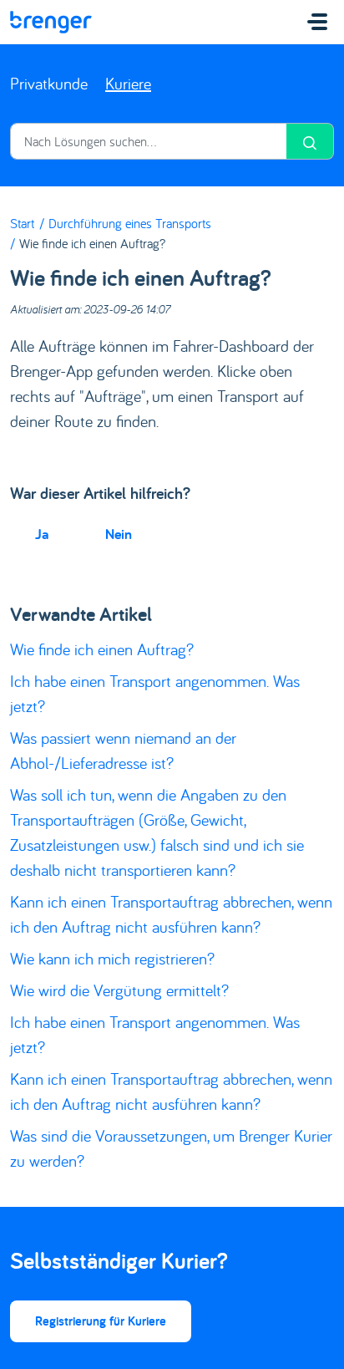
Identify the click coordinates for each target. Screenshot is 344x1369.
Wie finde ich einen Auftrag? (102, 649)
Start (22, 223)
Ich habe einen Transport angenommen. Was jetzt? (155, 693)
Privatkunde (49, 83)
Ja (41, 533)
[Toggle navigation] (317, 22)
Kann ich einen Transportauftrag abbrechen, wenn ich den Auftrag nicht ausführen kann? (171, 914)
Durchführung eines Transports (129, 223)
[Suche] (310, 141)
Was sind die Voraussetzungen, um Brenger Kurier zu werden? (171, 1148)
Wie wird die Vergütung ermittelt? (119, 990)
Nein (118, 533)
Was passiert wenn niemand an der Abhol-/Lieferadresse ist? (123, 750)
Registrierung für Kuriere (100, 1321)
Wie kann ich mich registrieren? (112, 958)
